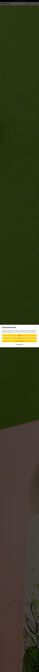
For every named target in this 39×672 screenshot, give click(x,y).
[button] (36, 327)
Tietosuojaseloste (19, 344)
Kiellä (19, 338)
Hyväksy (19, 335)
